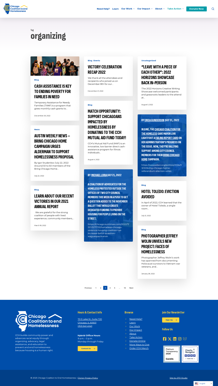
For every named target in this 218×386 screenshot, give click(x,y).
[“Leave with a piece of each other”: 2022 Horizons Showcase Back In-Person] (162, 83)
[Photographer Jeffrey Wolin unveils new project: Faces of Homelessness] (162, 252)
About (132, 333)
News (37, 129)
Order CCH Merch (139, 348)
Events (96, 60)
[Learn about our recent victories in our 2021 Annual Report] (55, 208)
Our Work (134, 326)
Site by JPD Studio (178, 378)
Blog (36, 80)
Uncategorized (148, 60)
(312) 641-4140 (85, 326)
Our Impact (135, 330)
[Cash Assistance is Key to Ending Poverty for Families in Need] (55, 88)
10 (125, 288)
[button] (87, 348)
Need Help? (135, 319)
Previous (88, 288)
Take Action (135, 337)
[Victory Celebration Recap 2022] (108, 76)
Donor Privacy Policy (88, 378)
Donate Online (137, 341)
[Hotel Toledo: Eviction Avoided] (162, 201)
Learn (132, 322)
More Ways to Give (139, 344)
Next (131, 288)
